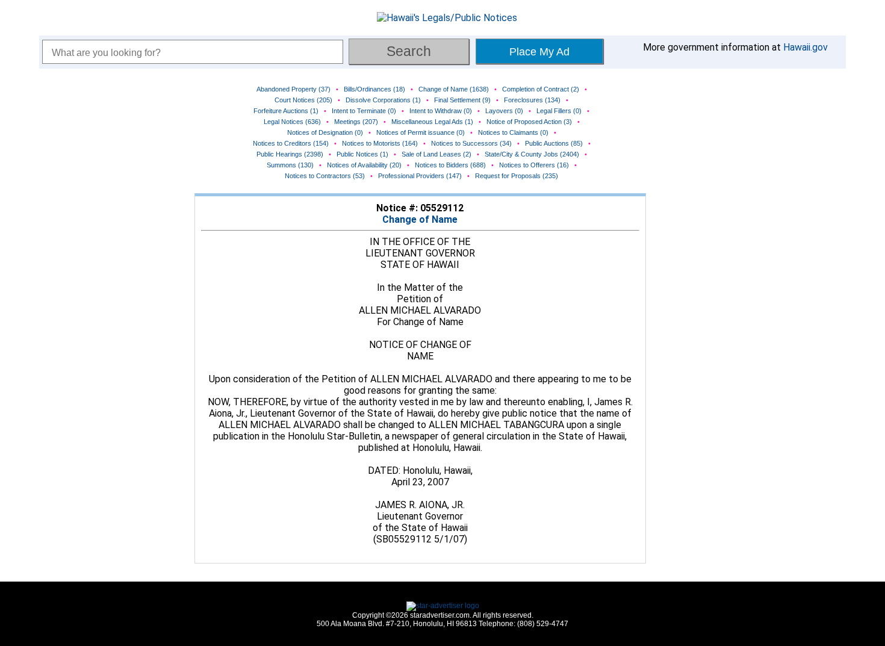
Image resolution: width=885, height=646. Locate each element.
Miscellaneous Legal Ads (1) (432, 121)
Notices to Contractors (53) (325, 175)
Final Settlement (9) (462, 100)
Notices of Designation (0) (325, 132)
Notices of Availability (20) (364, 165)
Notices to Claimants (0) (513, 132)
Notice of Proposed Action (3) (529, 121)
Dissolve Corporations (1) (383, 100)
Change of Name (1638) (453, 89)
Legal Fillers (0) (559, 110)
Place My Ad (539, 52)
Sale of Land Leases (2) (436, 154)
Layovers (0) (504, 110)
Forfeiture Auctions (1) (285, 110)
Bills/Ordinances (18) (374, 89)
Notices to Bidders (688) (450, 165)
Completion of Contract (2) (540, 89)
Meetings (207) (356, 121)
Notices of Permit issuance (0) (420, 132)
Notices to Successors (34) (471, 143)
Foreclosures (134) (532, 100)
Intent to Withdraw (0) (440, 110)
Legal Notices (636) (292, 121)
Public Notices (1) (362, 154)
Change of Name (420, 219)
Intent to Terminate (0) (364, 110)
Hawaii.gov (805, 47)
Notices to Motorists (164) (380, 143)
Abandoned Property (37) (293, 89)
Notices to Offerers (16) (534, 165)
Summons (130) (290, 165)
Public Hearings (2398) (289, 154)
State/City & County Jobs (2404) (532, 154)
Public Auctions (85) (554, 143)
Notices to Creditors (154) (291, 143)
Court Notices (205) (303, 100)
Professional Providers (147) (420, 175)
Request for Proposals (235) (516, 175)
